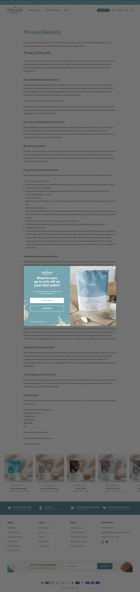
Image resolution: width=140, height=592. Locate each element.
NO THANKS (47, 308)
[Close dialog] (114, 268)
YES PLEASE (47, 300)
